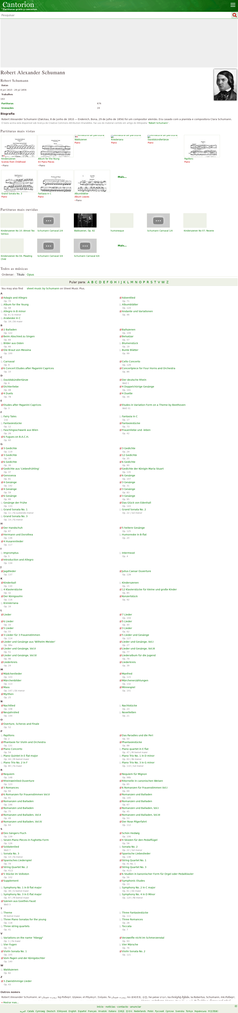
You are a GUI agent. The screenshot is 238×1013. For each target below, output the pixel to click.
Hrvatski (102, 1011)
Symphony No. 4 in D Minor (138, 894)
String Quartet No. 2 (15, 867)
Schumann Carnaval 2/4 (50, 231)
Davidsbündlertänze (15, 379)
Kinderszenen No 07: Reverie (199, 231)
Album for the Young (16, 304)
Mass (6, 687)
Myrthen (8, 694)
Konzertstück (130, 596)
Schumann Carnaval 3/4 (50, 256)
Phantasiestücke (132, 742)
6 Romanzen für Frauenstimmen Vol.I (144, 787)
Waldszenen (10, 969)
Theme (7, 912)
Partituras (7, 103)
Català (30, 1011)
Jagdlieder (9, 571)
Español (82, 1011)
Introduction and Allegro (18, 559)
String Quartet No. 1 (134, 860)
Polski (150, 1011)
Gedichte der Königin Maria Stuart (143, 468)
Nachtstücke (129, 705)
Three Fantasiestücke (135, 912)
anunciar (135, 1006)
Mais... (122, 177)
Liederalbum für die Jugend (139, 655)
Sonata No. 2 (130, 846)
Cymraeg (40, 1011)
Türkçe (189, 1011)
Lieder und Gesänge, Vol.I (137, 641)
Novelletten (129, 712)
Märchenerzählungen (135, 680)
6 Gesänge (128, 475)
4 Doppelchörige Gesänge (138, 386)
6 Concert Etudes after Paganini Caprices (28, 368)
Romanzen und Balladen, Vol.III (141, 814)
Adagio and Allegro (15, 297)
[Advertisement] (119, 43)
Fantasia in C (130, 416)
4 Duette (127, 393)
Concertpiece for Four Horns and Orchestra (148, 368)
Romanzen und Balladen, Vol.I (140, 808)
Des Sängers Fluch (14, 833)
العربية (23, 1011)
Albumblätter (130, 304)
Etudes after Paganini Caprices (22, 404)
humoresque (117, 231)
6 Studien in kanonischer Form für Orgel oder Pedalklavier (158, 874)
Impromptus (10, 552)
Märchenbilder (12, 680)
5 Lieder (127, 621)
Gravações (7, 108)
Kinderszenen (130, 582)
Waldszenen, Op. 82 (84, 231)
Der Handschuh (13, 527)
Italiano (112, 1011)
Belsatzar (127, 336)
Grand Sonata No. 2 (134, 509)
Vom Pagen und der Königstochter (24, 958)
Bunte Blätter (130, 350)
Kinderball (9, 582)
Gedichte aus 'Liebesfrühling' (21, 468)
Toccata (127, 926)
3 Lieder (127, 628)
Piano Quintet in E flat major (20, 755)
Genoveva (9, 475)
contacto (122, 1006)
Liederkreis (10, 662)
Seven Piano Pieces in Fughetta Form (26, 840)
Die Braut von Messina (17, 350)
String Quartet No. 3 (134, 867)
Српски (170, 1011)
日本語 (121, 1011)
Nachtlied (9, 705)
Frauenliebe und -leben (136, 430)
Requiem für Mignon (134, 774)
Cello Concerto (131, 361)
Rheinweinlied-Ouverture (18, 780)
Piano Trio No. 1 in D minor (138, 755)
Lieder (7, 614)
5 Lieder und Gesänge (135, 635)
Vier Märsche (130, 944)
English (72, 1011)
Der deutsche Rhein (134, 379)
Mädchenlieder (12, 673)
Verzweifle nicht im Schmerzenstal (143, 937)
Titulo (20, 274)
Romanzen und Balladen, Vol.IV (22, 821)
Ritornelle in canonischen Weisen (142, 780)
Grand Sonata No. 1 (15, 509)
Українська (200, 1011)
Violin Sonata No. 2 (133, 951)
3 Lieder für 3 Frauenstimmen (21, 635)
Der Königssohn (13, 596)
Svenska (179, 1011)
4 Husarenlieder (13, 541)
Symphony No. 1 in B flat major (22, 887)
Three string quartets (16, 926)
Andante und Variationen (137, 311)
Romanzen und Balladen (137, 794)
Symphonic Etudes (133, 880)
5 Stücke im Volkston (16, 874)
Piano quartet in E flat (135, 749)
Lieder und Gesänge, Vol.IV (20, 655)
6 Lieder (8, 621)
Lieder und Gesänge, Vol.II (19, 648)
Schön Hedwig (131, 833)
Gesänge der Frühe (15, 502)
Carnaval (9, 361)
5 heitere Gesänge (133, 527)
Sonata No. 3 (11, 853)
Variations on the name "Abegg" (23, 937)
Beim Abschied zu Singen (19, 336)
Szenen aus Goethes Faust (19, 901)
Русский (159, 1011)
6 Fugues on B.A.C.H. (16, 436)
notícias (110, 1006)
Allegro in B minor (14, 311)
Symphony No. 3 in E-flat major (22, 894)
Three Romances (132, 919)
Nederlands (140, 1011)
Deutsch (51, 1011)
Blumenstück (130, 343)
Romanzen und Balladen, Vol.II (22, 814)
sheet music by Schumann (43, 288)
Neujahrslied (11, 712)
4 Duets (8, 393)
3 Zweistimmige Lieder (17, 981)
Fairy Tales (9, 416)
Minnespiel (128, 687)
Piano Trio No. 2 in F (15, 762)
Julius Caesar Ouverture (136, 571)
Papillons (8, 735)
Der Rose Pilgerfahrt (134, 821)
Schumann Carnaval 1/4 (160, 231)
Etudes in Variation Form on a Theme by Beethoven (154, 404)
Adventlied (128, 297)
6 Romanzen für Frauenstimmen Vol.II (26, 794)
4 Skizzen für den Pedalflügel (140, 840)
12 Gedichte (129, 455)
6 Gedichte (10, 461)
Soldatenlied (11, 846)
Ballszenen (128, 329)
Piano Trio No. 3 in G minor (138, 762)
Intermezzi (128, 552)
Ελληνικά (62, 1011)
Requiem (8, 774)
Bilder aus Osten (13, 343)
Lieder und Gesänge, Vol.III (138, 648)
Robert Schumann (158, 123)
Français (92, 1011)
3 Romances (11, 787)
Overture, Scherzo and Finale (21, 723)
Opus (30, 274)
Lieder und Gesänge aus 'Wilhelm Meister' (29, 641)
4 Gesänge (10, 482)
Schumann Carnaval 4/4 (86, 256)
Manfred (127, 673)
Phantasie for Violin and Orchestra (24, 742)
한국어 (129, 1011)
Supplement (10, 880)
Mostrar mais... (11, 1002)
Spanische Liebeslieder (136, 853)
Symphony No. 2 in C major (138, 887)
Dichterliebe (11, 386)
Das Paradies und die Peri (137, 735)
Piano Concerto (12, 749)
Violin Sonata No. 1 (15, 951)
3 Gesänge (128, 482)
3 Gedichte (10, 448)
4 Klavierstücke (12, 589)
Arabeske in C (12, 318)
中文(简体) (213, 1011)
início (100, 1006)
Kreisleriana (10, 603)
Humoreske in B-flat (134, 534)
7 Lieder (127, 614)
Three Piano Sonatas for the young (24, 919)
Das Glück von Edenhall (136, 502)
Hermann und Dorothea (18, 534)
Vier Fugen (10, 944)
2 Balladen (10, 329)
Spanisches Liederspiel (17, 860)
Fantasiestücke (12, 423)
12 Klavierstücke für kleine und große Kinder (149, 589)
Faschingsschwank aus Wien (20, 430)
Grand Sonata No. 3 (15, 516)
